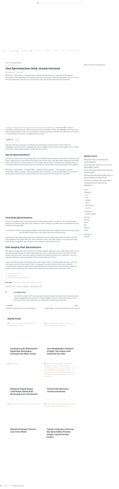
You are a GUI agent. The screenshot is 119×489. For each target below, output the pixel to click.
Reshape (88, 200)
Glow (86, 197)
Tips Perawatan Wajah (11, 65)
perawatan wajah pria (22, 286)
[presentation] (24, 333)
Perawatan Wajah (29, 127)
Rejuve (87, 203)
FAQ (62, 51)
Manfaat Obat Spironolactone (45, 127)
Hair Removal (89, 205)
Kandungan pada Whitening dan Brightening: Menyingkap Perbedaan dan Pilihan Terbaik (24, 351)
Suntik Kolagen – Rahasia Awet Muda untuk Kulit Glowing (62, 307)
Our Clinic (38, 51)
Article (56, 51)
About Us (70, 51)
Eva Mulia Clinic (11, 72)
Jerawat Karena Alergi (15, 273)
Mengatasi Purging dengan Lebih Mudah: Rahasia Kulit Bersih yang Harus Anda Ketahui (24, 391)
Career (78, 51)
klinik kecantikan (10, 286)
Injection (88, 208)
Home (3, 51)
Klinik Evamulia (18, 127)
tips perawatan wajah (35, 286)
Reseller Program (90, 214)
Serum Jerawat (12, 275)
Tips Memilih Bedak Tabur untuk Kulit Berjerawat (20, 307)
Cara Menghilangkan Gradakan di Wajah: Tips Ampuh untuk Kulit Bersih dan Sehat (60, 351)
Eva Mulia (8, 127)
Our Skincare (26, 51)
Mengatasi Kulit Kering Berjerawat (18, 277)
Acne (86, 195)
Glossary (47, 51)
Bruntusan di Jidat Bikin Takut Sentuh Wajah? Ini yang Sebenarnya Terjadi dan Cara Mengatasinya (98, 183)
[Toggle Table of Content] (16, 140)
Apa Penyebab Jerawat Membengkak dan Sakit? (27, 282)
